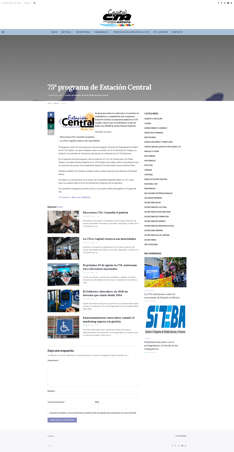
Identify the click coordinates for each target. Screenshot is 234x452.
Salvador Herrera (153, 198)
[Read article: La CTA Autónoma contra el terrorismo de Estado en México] (165, 272)
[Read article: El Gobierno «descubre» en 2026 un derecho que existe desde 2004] (63, 301)
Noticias (66, 32)
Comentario (54, 360)
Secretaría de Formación (156, 217)
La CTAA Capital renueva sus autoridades (80, 141)
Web (97, 402)
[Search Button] (34, 3)
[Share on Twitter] (51, 120)
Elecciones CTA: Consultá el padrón (77, 137)
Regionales (101, 32)
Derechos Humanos (153, 133)
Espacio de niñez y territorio (158, 142)
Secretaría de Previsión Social (159, 226)
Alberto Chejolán (153, 119)
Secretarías (83, 32)
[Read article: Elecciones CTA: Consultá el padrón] (63, 222)
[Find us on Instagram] (225, 3)
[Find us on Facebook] (218, 3)
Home (50, 103)
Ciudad (68, 95)
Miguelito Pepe (151, 151)
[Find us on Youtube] (228, 3)
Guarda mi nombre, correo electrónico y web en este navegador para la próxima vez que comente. (93, 413)
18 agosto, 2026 (89, 216)
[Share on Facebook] (51, 115)
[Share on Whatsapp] (51, 126)
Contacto (27, 3)
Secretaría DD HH (152, 203)
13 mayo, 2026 (88, 325)
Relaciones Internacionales (158, 193)
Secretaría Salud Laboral (157, 235)
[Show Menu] (3, 32)
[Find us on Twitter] (221, 3)
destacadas (76, 95)
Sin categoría (151, 245)
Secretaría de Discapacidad (157, 212)
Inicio (54, 32)
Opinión (148, 170)
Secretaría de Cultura (155, 207)
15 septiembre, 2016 (55, 95)
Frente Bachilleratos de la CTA (131, 32)
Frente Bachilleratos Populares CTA (162, 147)
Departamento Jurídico (155, 128)
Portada (148, 175)
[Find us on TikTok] (231, 3)
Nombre (52, 391)
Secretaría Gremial (153, 230)
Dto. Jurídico (160, 32)
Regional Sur (150, 184)
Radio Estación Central (98, 95)
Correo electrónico (57, 402)
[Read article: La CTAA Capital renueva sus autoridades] (63, 248)
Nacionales (150, 161)
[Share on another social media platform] (51, 132)
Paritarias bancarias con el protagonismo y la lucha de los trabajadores (161, 345)
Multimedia (149, 156)
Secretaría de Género (155, 221)
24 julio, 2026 (89, 242)
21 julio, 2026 (89, 272)
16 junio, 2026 (89, 299)
